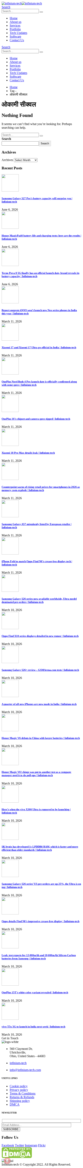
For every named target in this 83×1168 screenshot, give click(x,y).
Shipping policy (20, 1101)
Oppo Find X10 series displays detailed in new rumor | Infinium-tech (40, 635)
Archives (7, 160)
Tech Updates (18, 33)
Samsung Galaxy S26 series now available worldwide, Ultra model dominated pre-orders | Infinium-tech (39, 600)
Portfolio (15, 29)
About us (15, 22)
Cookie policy (19, 1086)
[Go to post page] (10, 190)
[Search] (41, 12)
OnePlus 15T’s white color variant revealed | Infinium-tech (35, 992)
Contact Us (17, 40)
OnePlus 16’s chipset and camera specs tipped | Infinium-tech (36, 418)
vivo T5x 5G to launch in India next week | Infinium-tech (33, 1026)
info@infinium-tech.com (25, 1070)
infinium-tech (18, 1063)
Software (15, 36)
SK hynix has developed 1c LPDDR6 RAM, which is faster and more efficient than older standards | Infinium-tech (40, 848)
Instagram (31, 1145)
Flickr (42, 1145)
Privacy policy (19, 1090)
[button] (6, 7)
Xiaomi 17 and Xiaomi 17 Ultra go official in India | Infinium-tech (39, 347)
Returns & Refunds (22, 1097)
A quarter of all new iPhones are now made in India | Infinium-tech (39, 704)
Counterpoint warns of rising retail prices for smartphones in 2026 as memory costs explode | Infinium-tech (41, 488)
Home (14, 18)
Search (6, 139)
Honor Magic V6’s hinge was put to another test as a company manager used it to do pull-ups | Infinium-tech (36, 773)
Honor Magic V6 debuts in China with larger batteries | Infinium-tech (41, 738)
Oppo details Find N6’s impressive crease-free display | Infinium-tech (40, 921)
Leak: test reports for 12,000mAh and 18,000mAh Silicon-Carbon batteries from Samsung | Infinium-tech (39, 957)
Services (15, 25)
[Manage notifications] (7, 1160)
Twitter (19, 1145)
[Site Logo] (22, 3)
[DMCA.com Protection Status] (17, 1157)
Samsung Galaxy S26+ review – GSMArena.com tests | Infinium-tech (40, 669)
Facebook (8, 1145)
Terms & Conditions (22, 1093)
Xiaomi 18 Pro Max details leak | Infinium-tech (28, 452)
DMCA (15, 1104)
